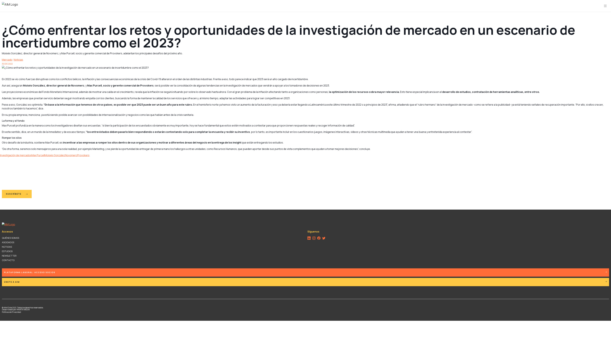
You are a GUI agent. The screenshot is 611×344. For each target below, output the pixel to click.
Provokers (83, 155)
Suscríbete (14, 194)
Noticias (18, 59)
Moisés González (55, 155)
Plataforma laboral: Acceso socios (29, 272)
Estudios (7, 251)
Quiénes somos (10, 237)
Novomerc (71, 155)
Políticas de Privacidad (11, 312)
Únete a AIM (12, 282)
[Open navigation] (605, 5)
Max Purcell (38, 155)
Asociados (8, 242)
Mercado (7, 59)
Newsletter (9, 255)
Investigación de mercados (16, 155)
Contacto (8, 260)
